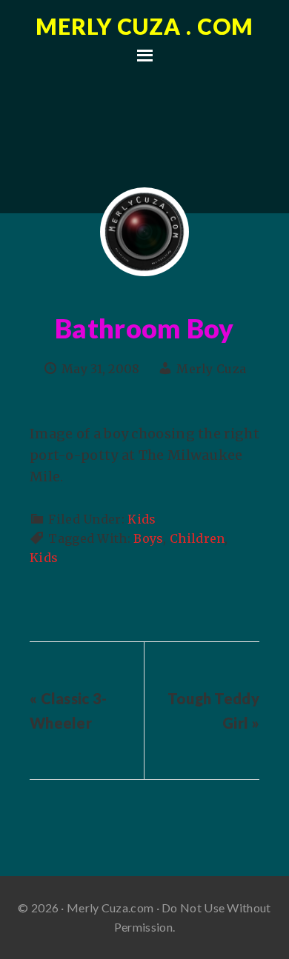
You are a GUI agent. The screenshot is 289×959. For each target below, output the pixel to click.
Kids (141, 519)
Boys (148, 538)
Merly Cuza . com (144, 26)
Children (197, 538)
